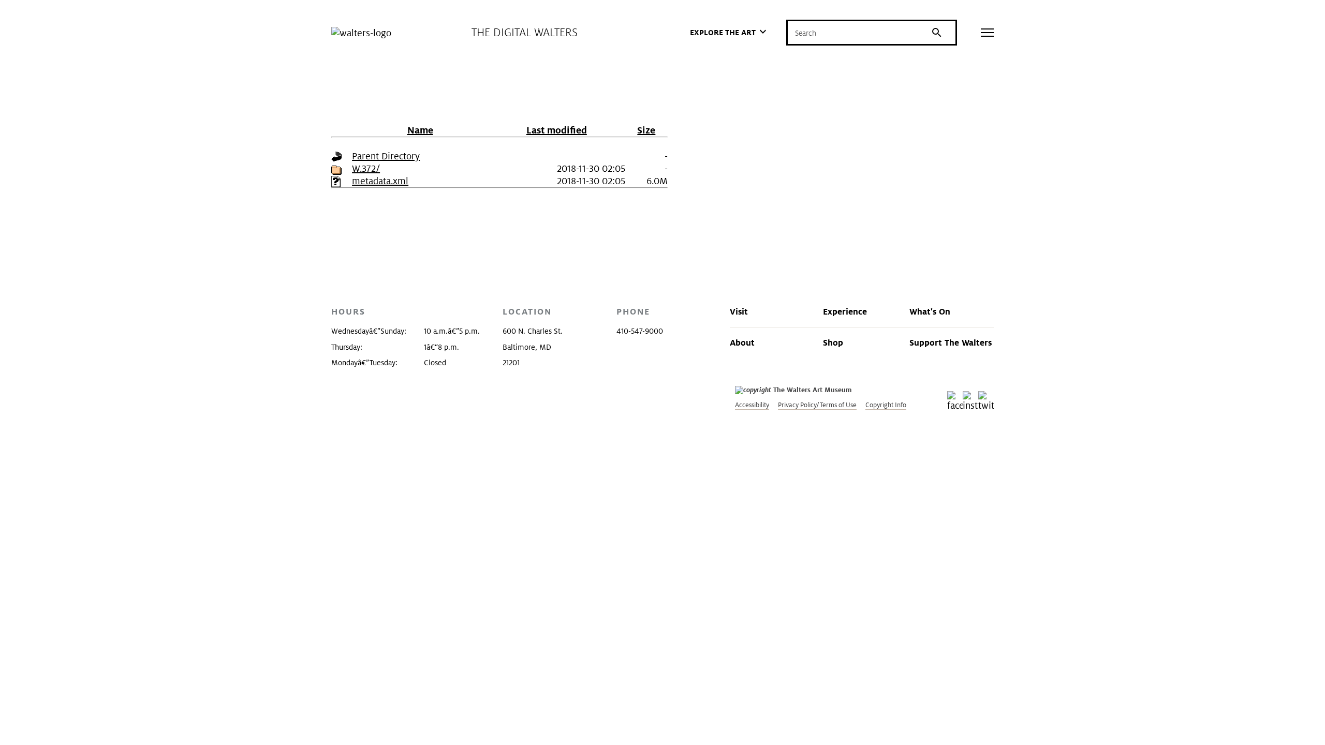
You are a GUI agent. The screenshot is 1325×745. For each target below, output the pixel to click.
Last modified (556, 130)
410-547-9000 (639, 331)
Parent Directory (386, 156)
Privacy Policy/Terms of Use (817, 404)
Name (420, 130)
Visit (739, 311)
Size (646, 130)
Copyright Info (885, 404)
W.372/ (366, 168)
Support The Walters (950, 342)
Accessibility (752, 404)
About (742, 342)
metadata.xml (380, 181)
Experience (845, 311)
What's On (929, 311)
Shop (833, 342)
